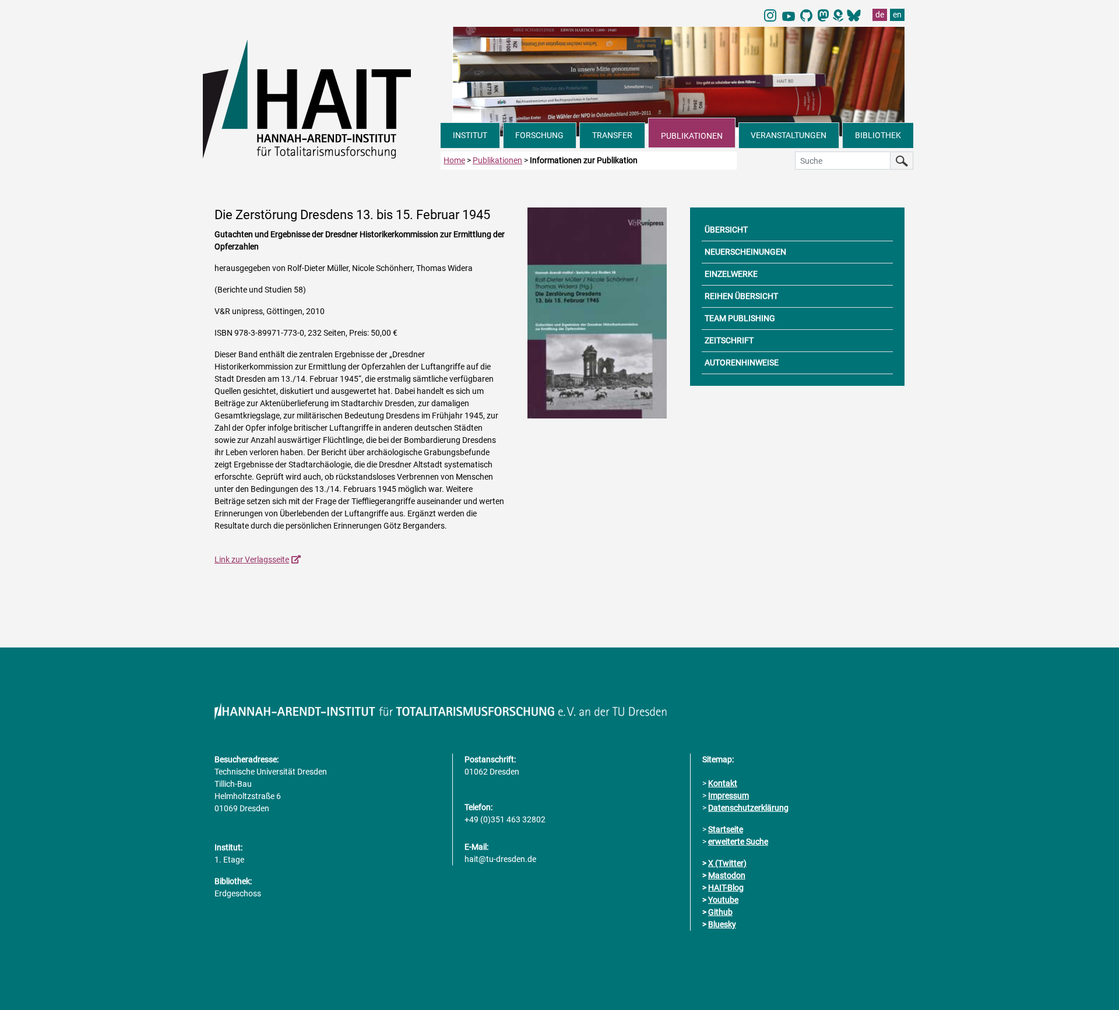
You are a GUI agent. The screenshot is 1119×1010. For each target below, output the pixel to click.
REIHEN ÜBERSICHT (741, 296)
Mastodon (726, 875)
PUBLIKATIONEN (692, 135)
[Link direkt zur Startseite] (322, 98)
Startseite (725, 829)
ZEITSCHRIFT (729, 340)
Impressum (728, 795)
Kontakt (722, 783)
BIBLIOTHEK (878, 135)
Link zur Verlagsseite (251, 559)
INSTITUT (470, 135)
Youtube (723, 900)
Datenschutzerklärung (748, 807)
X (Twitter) (727, 863)
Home (454, 160)
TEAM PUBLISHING (740, 318)
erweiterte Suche (738, 841)
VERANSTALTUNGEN (788, 135)
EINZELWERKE (731, 274)
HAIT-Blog (726, 887)
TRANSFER (612, 135)
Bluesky (722, 924)
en (897, 14)
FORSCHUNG (539, 135)
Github (720, 912)
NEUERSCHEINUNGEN (745, 251)
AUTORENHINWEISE (742, 362)
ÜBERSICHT (726, 229)
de (879, 14)
